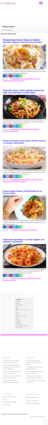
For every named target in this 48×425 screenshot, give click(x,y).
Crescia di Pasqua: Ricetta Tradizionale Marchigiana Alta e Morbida (34, 362)
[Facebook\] (4, 75)
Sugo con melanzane (14, 131)
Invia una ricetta (7, 404)
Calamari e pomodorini (22, 278)
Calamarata (14, 278)
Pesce (17, 318)
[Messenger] (17, 75)
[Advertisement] (24, 14)
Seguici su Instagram (33, 400)
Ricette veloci (21, 80)
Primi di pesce (40, 179)
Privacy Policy (41, 416)
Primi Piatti (18, 321)
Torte (16, 310)
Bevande (18, 303)
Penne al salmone (26, 179)
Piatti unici (18, 320)
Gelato (28, 309)
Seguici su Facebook (33, 397)
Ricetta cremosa (16, 181)
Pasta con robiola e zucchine (27, 78)
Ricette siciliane (36, 129)
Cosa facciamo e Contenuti (9, 397)
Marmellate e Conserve (21, 316)
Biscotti (17, 309)
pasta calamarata (30, 278)
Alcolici (17, 304)
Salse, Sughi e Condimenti (22, 325)
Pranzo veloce (37, 78)
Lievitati (17, 314)
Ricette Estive (19, 323)
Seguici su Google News (34, 403)
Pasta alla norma (15, 129)
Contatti (4, 399)
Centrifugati (21, 304)
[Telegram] (14, 75)
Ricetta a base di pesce (7, 181)
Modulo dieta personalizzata (10, 402)
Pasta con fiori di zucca (16, 78)
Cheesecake (21, 309)
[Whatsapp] (20, 75)
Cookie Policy (33, 416)
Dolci (17, 308)
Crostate (25, 309)
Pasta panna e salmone (17, 179)
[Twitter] (7, 75)
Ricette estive (5, 80)
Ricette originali (29, 129)
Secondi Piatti (19, 327)
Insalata (17, 312)
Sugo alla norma (6, 131)
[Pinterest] (10, 75)
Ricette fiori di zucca (13, 80)
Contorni (17, 306)
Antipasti (18, 301)
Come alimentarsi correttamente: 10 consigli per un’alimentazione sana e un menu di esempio (12, 366)
